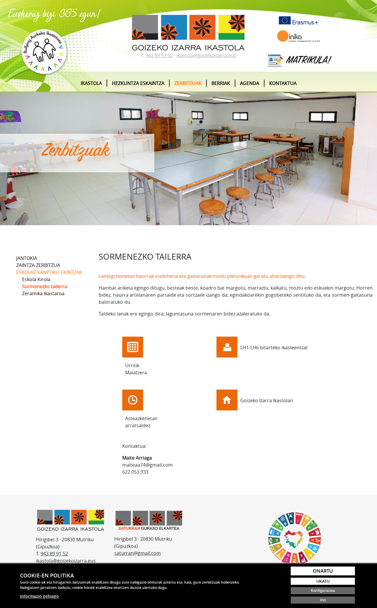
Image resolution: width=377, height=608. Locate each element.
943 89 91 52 (159, 55)
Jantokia (26, 258)
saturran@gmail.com (137, 553)
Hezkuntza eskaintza (138, 83)
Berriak (220, 83)
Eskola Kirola (36, 279)
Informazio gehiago (39, 596)
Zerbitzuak (187, 83)
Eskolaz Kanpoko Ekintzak (49, 272)
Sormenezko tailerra (44, 286)
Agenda (249, 83)
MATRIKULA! (307, 61)
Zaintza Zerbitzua (38, 265)
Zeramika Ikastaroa (43, 293)
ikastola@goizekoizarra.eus (206, 55)
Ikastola (91, 83)
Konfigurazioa (323, 590)
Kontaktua (283, 83)
